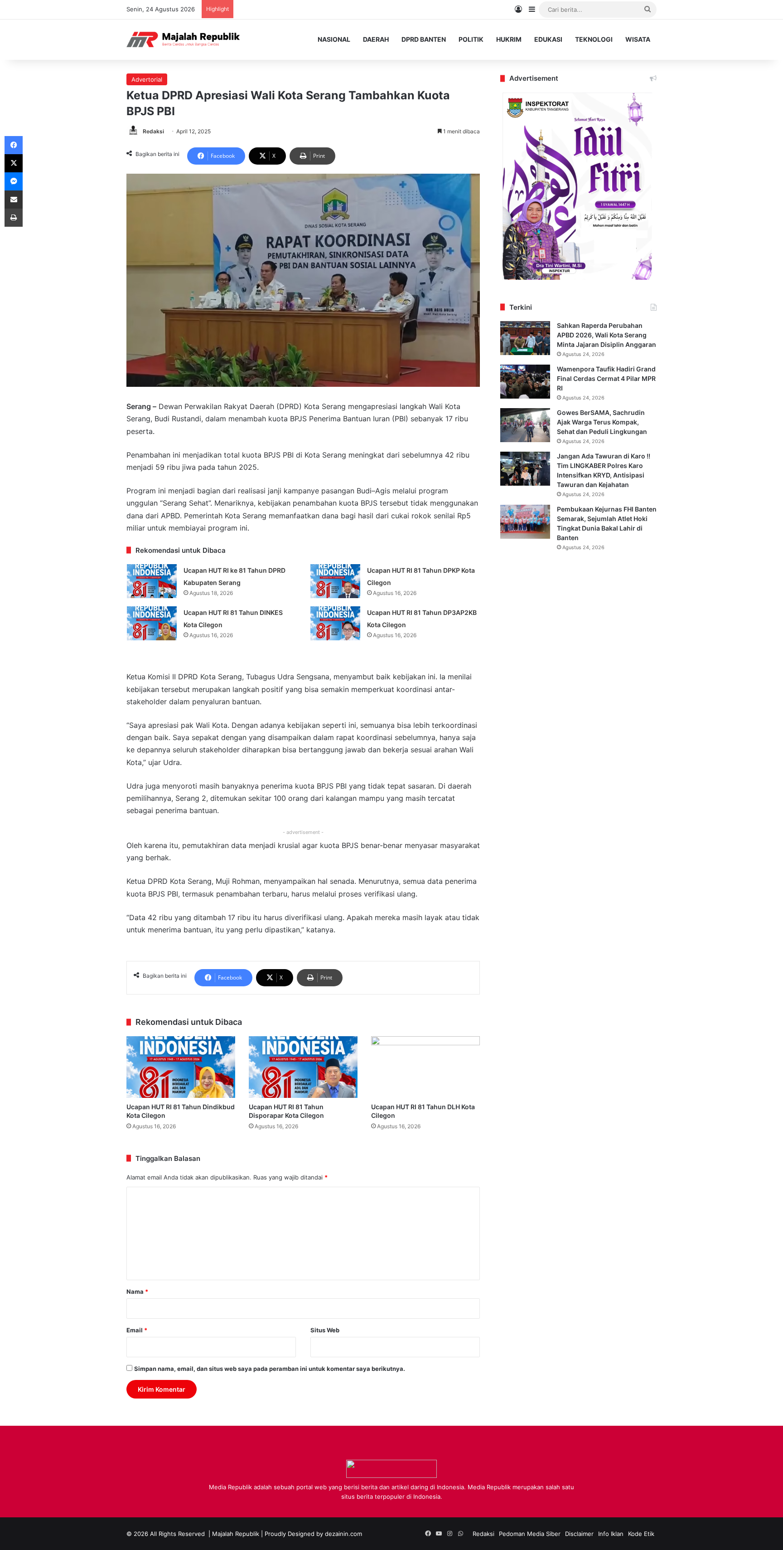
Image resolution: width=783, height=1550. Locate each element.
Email (136, 1330)
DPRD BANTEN (423, 39)
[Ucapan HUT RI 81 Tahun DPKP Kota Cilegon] (335, 581)
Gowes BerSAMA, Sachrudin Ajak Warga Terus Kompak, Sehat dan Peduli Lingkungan (602, 422)
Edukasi (548, 39)
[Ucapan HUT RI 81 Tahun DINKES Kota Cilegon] (152, 623)
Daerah (376, 39)
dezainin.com (343, 1533)
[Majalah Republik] (183, 39)
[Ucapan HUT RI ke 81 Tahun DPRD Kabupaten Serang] (152, 581)
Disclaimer (579, 1533)
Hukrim (509, 39)
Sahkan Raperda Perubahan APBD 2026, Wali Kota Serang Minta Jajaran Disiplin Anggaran (606, 335)
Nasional (334, 39)
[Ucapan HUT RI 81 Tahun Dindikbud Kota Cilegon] (180, 1066)
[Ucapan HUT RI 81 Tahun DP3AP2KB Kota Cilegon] (335, 623)
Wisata (637, 39)
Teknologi (594, 39)
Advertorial (146, 79)
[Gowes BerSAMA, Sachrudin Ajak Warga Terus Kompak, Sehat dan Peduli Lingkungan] (525, 425)
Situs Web (324, 1330)
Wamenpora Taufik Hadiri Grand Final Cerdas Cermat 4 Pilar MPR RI (606, 378)
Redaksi (153, 131)
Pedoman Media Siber (530, 1533)
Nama (137, 1291)
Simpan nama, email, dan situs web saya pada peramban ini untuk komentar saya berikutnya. (269, 1368)
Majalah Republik (235, 1533)
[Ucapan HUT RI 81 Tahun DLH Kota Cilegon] (425, 1066)
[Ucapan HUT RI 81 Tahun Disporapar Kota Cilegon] (303, 1066)
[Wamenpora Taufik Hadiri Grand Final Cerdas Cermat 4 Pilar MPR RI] (525, 382)
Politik (471, 39)
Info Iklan (611, 1533)
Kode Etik (641, 1533)
